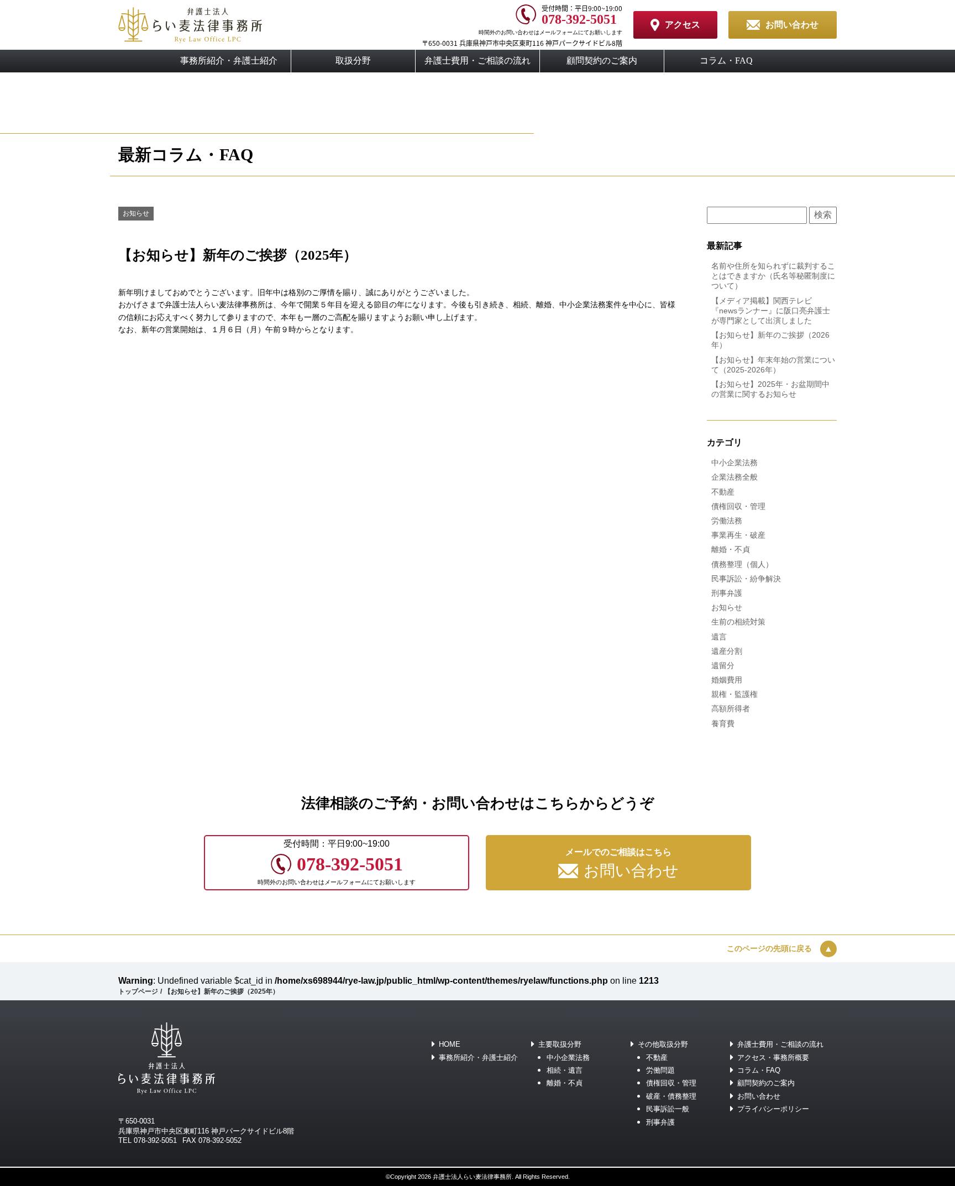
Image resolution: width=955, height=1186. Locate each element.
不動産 (722, 491)
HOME (449, 1044)
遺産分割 (726, 651)
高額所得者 (730, 708)
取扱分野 (353, 60)
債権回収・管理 (738, 506)
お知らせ (136, 213)
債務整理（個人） (742, 564)
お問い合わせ (758, 1096)
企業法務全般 (734, 477)
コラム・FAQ (726, 60)
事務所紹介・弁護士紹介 (478, 1057)
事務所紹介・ (228, 60)
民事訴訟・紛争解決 (746, 578)
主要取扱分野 (559, 1044)
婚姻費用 (726, 679)
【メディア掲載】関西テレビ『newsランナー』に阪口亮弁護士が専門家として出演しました (770, 310)
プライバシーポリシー (773, 1109)
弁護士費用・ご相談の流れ (780, 1044)
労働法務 (726, 520)
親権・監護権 (734, 694)
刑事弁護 (726, 593)
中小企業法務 (734, 462)
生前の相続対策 (738, 621)
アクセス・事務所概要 (773, 1057)
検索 (823, 214)
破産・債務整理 (671, 1096)
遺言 (719, 636)
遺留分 (722, 665)
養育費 (722, 723)
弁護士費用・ (477, 60)
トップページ (138, 991)
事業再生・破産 (738, 535)
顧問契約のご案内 (601, 60)
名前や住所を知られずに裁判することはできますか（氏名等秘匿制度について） (773, 275)
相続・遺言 (565, 1070)
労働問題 (660, 1070)
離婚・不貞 (730, 549)
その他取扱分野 (663, 1044)
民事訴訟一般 (667, 1109)
